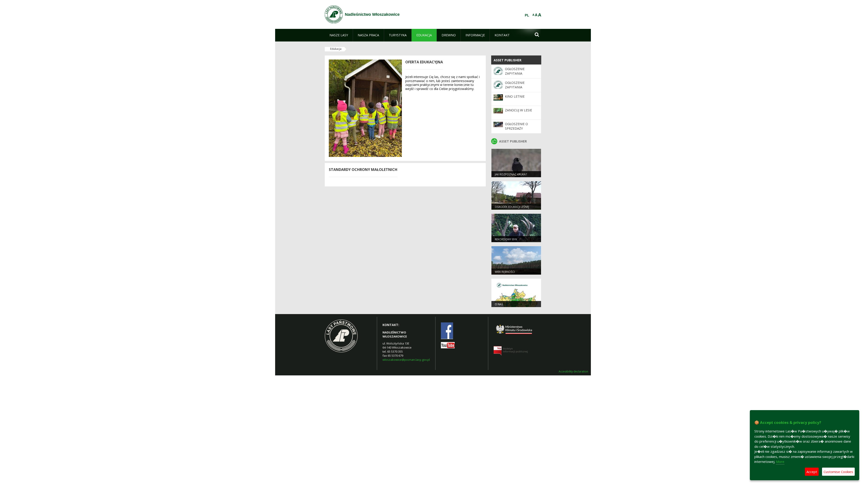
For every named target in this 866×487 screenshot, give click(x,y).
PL (527, 15)
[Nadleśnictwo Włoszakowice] (334, 14)
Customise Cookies (838, 471)
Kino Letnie (515, 96)
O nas (499, 304)
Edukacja (335, 49)
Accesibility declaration (573, 371)
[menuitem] (339, 35)
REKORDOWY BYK (506, 239)
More (780, 461)
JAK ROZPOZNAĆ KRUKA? (511, 174)
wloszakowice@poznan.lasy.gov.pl (406, 360)
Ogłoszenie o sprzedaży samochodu (516, 128)
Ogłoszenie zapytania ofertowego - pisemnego (517, 76)
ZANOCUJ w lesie (518, 110)
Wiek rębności (505, 272)
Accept (811, 471)
